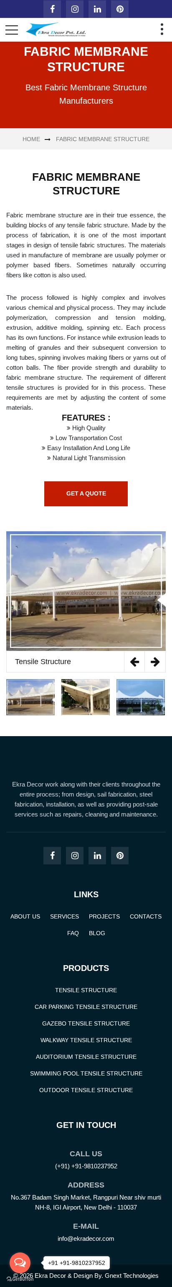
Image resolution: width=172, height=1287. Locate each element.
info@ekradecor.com (86, 1238)
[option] (86, 601)
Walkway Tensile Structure (86, 1040)
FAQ (73, 933)
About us (25, 916)
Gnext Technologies (132, 1275)
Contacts (146, 916)
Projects (104, 916)
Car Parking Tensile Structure (86, 1006)
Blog (97, 933)
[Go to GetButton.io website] (20, 1278)
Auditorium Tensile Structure (86, 1056)
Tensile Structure (86, 990)
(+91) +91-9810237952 (86, 1166)
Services (64, 916)
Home (31, 139)
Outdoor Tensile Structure (86, 1090)
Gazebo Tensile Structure (86, 1023)
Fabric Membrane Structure (102, 139)
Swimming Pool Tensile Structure (86, 1073)
